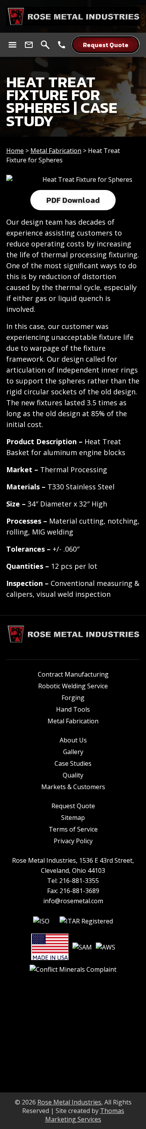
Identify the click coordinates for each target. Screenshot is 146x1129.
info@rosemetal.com (73, 901)
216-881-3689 (79, 890)
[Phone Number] (61, 45)
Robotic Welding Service (73, 686)
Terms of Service (73, 829)
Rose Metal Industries (69, 1102)
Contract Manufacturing (73, 674)
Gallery (73, 751)
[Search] (45, 45)
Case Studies (73, 763)
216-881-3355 (79, 880)
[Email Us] (29, 45)
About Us (73, 740)
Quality (73, 775)
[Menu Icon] (12, 45)
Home (15, 150)
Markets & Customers (73, 787)
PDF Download (73, 200)
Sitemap (73, 817)
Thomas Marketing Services (84, 1115)
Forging (73, 697)
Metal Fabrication (55, 150)
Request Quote (73, 806)
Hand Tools (73, 709)
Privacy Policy (73, 841)
